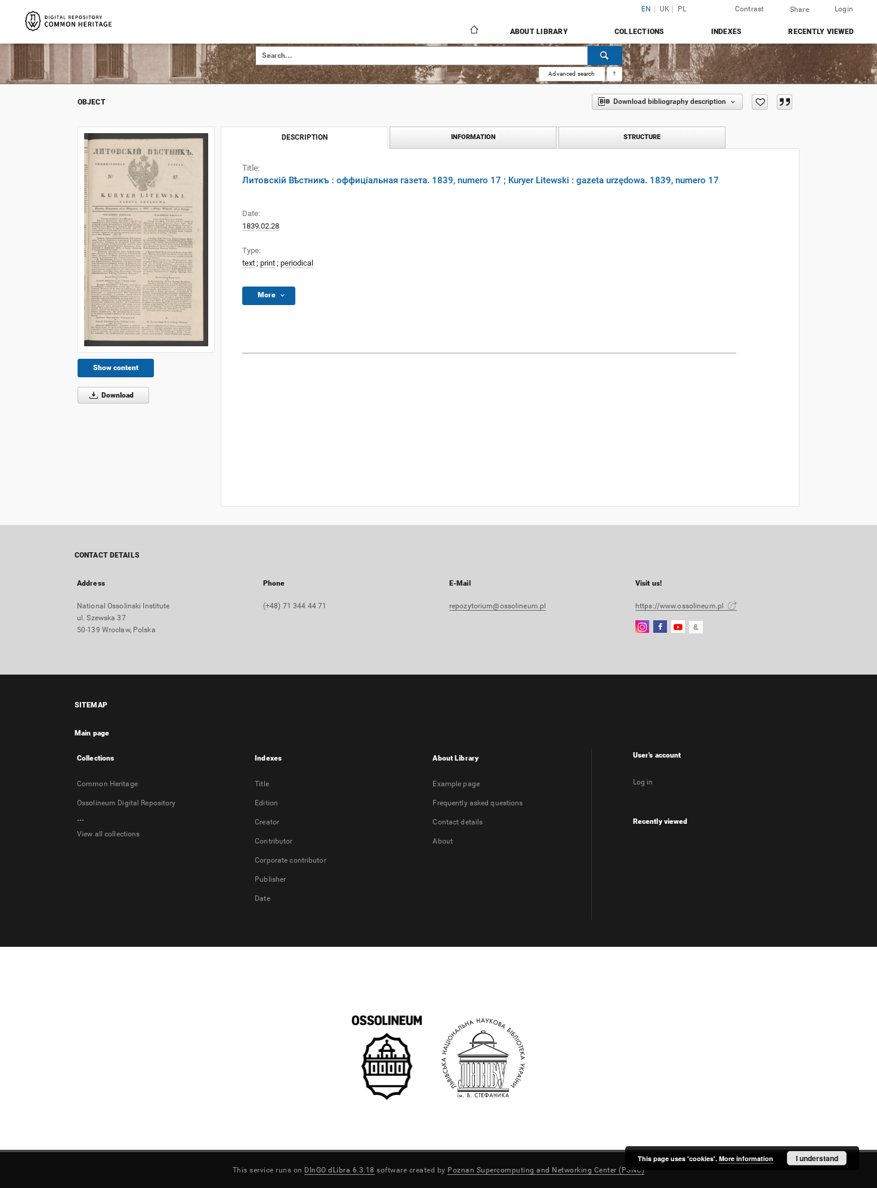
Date (262, 898)
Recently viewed (821, 31)
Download (117, 395)
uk (665, 9)
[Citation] (784, 102)
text (248, 262)
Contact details (458, 822)
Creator (267, 822)
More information (746, 1158)
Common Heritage (107, 784)
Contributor (273, 841)
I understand (817, 1158)
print (267, 262)
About (443, 841)
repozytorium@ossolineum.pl (497, 606)
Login (844, 9)
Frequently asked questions (478, 803)
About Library (539, 31)
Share (799, 9)
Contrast (749, 9)
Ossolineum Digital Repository (126, 803)
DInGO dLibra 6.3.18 (339, 1170)
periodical (296, 262)
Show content (115, 368)
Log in (643, 782)
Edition (266, 803)
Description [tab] (305, 137)
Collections (639, 31)
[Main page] (473, 31)
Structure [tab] (641, 137)
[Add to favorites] (760, 102)
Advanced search (571, 73)
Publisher (270, 879)
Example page (456, 784)
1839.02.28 (260, 225)
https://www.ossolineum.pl (680, 606)
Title (262, 784)
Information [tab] (473, 137)
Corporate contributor (290, 860)
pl (682, 9)
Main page (92, 733)
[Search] (605, 55)
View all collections (108, 834)
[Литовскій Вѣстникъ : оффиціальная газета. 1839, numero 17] (146, 239)
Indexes (726, 31)
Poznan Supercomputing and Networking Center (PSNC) (545, 1170)
